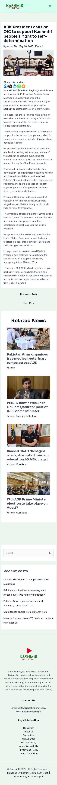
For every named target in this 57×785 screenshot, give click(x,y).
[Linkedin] (14, 86)
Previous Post (28, 294)
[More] (23, 86)
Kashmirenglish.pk (31, 708)
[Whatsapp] (19, 86)
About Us (28, 731)
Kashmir (39, 46)
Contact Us (28, 735)
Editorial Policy (28, 742)
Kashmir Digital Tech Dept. (34, 773)
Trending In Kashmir (26, 416)
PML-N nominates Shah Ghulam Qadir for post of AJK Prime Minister (27, 407)
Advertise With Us (28, 746)
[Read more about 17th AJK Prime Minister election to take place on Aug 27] (28, 483)
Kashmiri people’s (12, 108)
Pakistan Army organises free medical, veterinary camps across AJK (27, 358)
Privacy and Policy (28, 749)
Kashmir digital (35, 776)
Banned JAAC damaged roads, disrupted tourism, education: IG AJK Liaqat (28, 455)
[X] (10, 86)
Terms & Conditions (28, 753)
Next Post (29, 303)
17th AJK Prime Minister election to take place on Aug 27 (27, 503)
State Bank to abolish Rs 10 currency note (25, 612)
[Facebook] (6, 86)
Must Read (21, 464)
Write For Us (28, 739)
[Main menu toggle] (50, 6)
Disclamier (28, 728)
